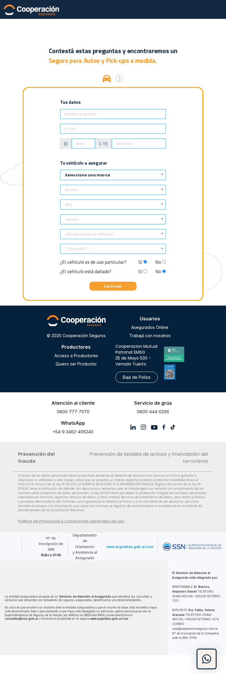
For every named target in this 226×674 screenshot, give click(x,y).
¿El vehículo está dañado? (85, 271)
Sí (140, 261)
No (158, 261)
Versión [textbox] (72, 219)
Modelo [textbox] (71, 189)
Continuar (113, 286)
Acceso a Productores (76, 355)
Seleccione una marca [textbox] (87, 175)
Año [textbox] (68, 204)
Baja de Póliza (136, 377)
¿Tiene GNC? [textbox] (77, 248)
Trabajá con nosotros (150, 335)
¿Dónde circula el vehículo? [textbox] (89, 234)
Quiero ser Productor (76, 363)
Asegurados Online (149, 327)
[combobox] (113, 175)
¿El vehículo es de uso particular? (93, 261)
